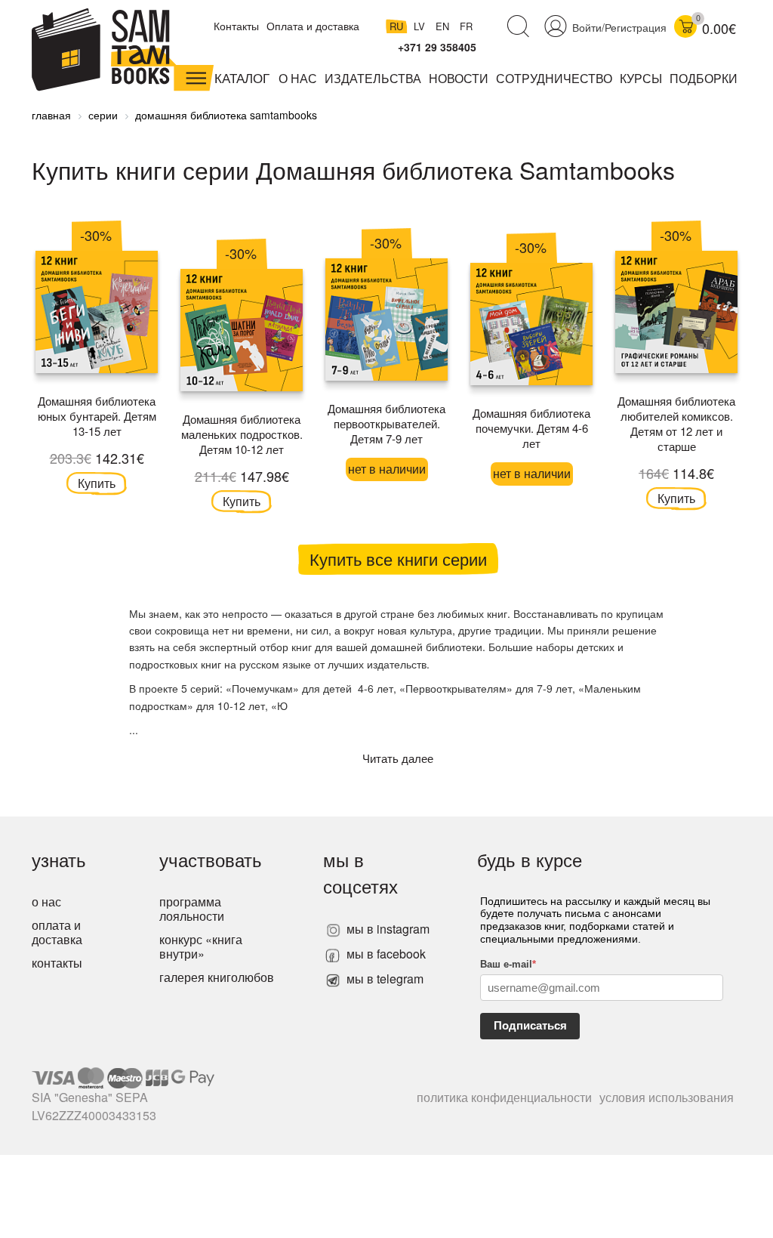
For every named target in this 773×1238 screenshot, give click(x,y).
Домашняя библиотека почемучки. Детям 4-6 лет (531, 428)
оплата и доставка (57, 932)
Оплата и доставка (312, 25)
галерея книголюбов (216, 977)
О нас (298, 78)
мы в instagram (386, 928)
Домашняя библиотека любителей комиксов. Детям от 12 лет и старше (676, 423)
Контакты (236, 25)
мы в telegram (383, 978)
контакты (57, 962)
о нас (46, 901)
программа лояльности (191, 909)
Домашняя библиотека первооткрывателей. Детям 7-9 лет (386, 423)
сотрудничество (554, 78)
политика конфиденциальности (504, 1097)
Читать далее (397, 758)
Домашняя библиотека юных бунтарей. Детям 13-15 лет (97, 416)
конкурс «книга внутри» (200, 946)
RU (398, 26)
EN (444, 26)
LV (421, 26)
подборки (704, 78)
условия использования (666, 1097)
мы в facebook (384, 953)
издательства (373, 78)
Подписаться (530, 1025)
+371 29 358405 (437, 46)
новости (458, 78)
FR (466, 26)
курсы (641, 78)
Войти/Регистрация (619, 27)
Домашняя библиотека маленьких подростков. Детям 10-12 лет (242, 434)
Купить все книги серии (398, 558)
